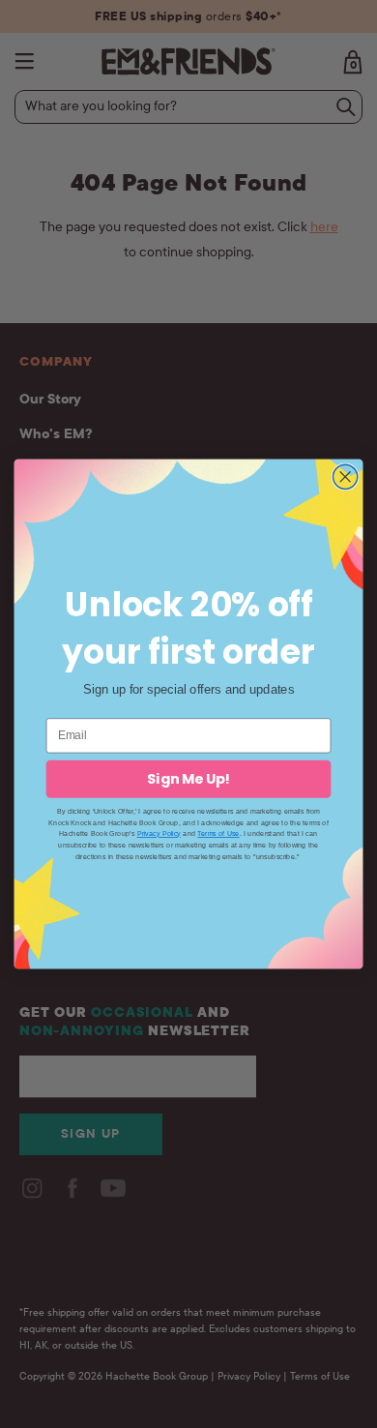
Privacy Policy (159, 834)
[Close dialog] (346, 476)
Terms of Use (218, 834)
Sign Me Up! (188, 778)
